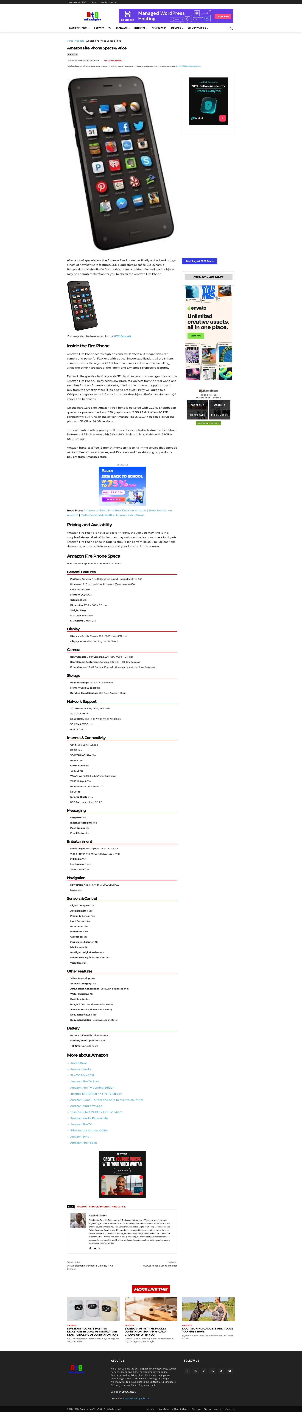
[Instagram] (196, 1371)
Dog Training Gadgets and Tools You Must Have (207, 1330)
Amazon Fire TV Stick (84, 1081)
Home (70, 40)
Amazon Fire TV (81, 1124)
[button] (231, 28)
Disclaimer (196, 1409)
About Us (218, 1409)
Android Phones (99, 1206)
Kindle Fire (119, 1206)
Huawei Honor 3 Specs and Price (160, 1265)
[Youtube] (229, 1371)
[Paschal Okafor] (78, 1231)
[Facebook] (195, 61)
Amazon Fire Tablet (83, 1142)
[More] (231, 61)
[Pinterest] (210, 61)
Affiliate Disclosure (180, 1409)
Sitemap (207, 1409)
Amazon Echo (79, 1136)
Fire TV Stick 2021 (82, 1075)
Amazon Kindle (80, 1069)
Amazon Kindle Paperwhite (89, 1118)
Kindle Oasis (78, 1063)
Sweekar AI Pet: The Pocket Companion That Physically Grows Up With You (146, 1331)
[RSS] (213, 1371)
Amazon (82, 1206)
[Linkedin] (224, 61)
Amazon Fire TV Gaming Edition (92, 1087)
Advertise (150, 1409)
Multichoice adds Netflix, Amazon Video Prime (112, 515)
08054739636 (129, 1391)
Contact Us (230, 1409)
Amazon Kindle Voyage (86, 1105)
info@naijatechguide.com (136, 1398)
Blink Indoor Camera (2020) (89, 1130)
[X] (202, 61)
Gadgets (79, 40)
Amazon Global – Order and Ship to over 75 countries (106, 1099)
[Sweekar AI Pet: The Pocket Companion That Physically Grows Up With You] (151, 1309)
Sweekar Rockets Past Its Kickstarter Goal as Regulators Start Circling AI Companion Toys (92, 1331)
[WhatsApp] (217, 61)
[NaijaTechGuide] (92, 16)
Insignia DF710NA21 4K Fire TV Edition (96, 1093)
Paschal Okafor (113, 61)
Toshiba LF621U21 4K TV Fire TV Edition (96, 1112)
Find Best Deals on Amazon (127, 510)
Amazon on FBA (95, 510)
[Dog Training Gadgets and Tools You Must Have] (208, 1309)
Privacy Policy (163, 1409)
